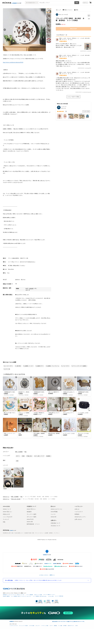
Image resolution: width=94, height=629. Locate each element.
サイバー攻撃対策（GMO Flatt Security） (40, 596)
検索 (77, 2)
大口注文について (55, 525)
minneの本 (53, 516)
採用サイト (52, 575)
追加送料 (31, 288)
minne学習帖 (54, 511)
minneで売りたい (31, 509)
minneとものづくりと (56, 509)
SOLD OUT (73, 28)
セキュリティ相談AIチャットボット (49, 594)
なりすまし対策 (50, 596)
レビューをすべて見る (73, 96)
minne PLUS (30, 519)
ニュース (53, 514)
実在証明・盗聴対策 (6, 596)
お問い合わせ (78, 519)
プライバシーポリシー (39, 532)
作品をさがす (6, 514)
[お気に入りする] (89, 15)
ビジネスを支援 (31, 625)
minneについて (7, 509)
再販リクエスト (68, 9)
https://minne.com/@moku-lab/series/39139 (13, 62)
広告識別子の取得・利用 (29, 532)
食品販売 (29, 511)
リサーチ (50, 625)
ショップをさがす (7, 516)
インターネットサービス (14, 625)
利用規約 (77, 514)
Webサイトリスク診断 (38, 594)
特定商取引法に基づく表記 (8, 532)
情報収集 (55, 625)
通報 (77, 9)
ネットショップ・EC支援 (23, 625)
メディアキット (56, 532)
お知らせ (77, 509)
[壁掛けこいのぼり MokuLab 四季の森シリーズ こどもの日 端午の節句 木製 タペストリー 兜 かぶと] (73, 40)
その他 (76, 625)
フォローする (86, 111)
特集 (4, 522)
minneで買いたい (7, 511)
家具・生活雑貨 (18, 451)
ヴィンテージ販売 (31, 514)
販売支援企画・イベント (33, 524)
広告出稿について (55, 523)
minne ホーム (6, 496)
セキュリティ (38, 625)
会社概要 (46, 532)
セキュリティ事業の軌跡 (59, 596)
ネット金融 (60, 625)
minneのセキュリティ (80, 516)
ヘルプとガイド (79, 511)
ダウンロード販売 (31, 516)
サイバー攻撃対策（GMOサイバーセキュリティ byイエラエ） (21, 596)
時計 (26, 451)
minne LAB (30, 521)
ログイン (85, 2)
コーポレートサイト (43, 575)
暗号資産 (64, 625)
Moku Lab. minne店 (63, 14)
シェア (59, 9)
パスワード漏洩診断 (29, 594)
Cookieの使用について (18, 532)
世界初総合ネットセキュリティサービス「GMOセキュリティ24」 (14, 594)
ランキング (6, 519)
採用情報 (51, 532)
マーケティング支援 (44, 625)
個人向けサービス (71, 625)
